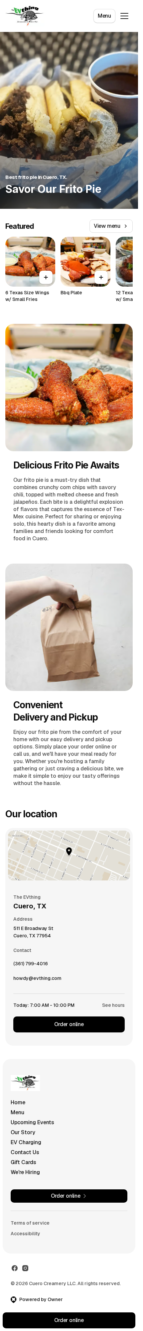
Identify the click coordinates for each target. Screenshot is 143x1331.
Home (18, 1102)
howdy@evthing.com (37, 980)
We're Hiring (25, 1172)
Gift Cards (23, 1162)
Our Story (23, 1132)
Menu (104, 15)
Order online (69, 1024)
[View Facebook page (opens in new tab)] (15, 1268)
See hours (113, 1005)
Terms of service (30, 1223)
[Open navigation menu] (124, 16)
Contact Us (25, 1152)
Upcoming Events (32, 1122)
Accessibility (25, 1234)
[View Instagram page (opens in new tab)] (25, 1268)
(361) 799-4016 (30, 965)
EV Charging (26, 1142)
